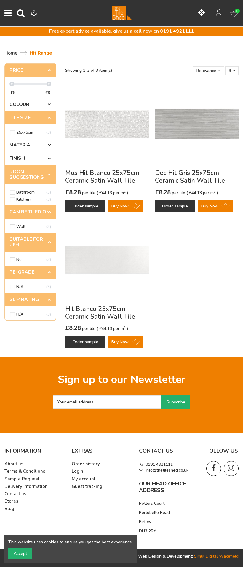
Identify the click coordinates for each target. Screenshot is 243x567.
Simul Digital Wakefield (216, 556)
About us (13, 464)
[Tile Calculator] (203, 13)
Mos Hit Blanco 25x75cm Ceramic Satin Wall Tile (102, 176)
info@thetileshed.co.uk (167, 470)
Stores (11, 501)
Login (77, 471)
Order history (86, 464)
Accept (20, 553)
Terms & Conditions (24, 471)
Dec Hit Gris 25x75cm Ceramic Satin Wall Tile (190, 176)
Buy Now (120, 206)
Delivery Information (26, 486)
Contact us (15, 494)
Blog (9, 509)
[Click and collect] (38, 13)
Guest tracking (87, 486)
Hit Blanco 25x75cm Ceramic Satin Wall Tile (100, 312)
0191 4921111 (159, 464)
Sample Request (21, 479)
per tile (81, 193)
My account (83, 479)
